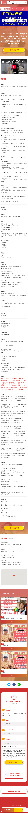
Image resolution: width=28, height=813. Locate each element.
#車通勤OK (18, 384)
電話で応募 (8, 809)
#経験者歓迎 (22, 378)
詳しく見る (14, 621)
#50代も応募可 (11, 384)
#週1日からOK (21, 385)
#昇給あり (8, 385)
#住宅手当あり (20, 382)
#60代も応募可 (23, 387)
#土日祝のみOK (15, 387)
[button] (26, 17)
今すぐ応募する (14, 50)
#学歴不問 (4, 389)
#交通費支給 (19, 380)
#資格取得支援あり (11, 382)
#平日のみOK (11, 389)
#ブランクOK (12, 380)
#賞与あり (14, 385)
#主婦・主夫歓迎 (5, 378)
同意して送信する (14, 762)
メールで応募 (21, 809)
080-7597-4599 (15, 775)
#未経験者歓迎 (13, 378)
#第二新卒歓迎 (19, 389)
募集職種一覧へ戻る (14, 791)
